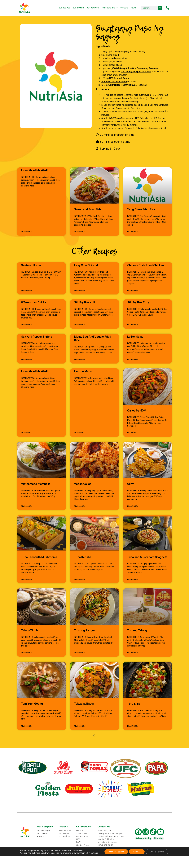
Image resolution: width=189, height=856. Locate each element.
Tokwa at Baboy (84, 703)
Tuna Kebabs (82, 557)
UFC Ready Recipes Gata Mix (136, 71)
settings (94, 853)
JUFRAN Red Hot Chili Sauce (122, 85)
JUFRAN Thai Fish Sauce (114, 81)
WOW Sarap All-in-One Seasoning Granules (136, 68)
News (133, 8)
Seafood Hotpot (31, 265)
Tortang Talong (137, 630)
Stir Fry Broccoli (84, 302)
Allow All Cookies (116, 851)
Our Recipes (64, 8)
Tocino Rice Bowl (32, 777)
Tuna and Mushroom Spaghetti (147, 557)
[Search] (160, 8)
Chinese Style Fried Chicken (145, 265)
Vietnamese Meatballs (35, 484)
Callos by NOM (136, 410)
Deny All (136, 851)
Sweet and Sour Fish (87, 209)
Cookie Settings (157, 851)
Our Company (92, 8)
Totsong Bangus (84, 630)
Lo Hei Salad (135, 336)
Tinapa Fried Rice (138, 777)
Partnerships (108, 8)
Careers (124, 8)
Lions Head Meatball (34, 170)
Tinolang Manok (84, 777)
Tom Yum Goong (32, 703)
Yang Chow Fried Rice (141, 209)
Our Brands (78, 8)
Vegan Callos (82, 484)
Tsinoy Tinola (29, 630)
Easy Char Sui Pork (86, 265)
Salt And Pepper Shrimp (36, 336)
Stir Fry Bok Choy (138, 302)
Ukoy (130, 484)
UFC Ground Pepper (119, 78)
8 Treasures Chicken (34, 302)
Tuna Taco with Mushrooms (39, 557)
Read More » (26, 232)
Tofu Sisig (133, 703)
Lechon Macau (83, 371)
